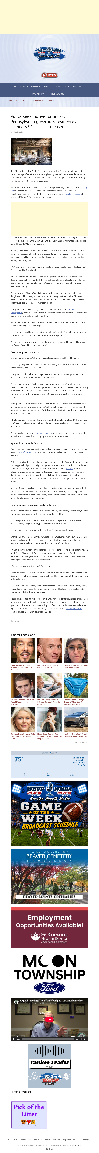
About (75, 86)
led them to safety (74, 608)
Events (47, 86)
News (22, 86)
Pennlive (69, 468)
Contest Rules (26, 1140)
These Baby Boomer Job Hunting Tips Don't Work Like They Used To (49, 736)
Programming (38, 93)
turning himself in (44, 433)
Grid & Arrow (76, 1145)
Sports (34, 86)
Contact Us (60, 86)
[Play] (14, 1039)
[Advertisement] (49, 17)
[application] (49, 1019)
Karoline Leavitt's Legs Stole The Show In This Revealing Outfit (23, 736)
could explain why (74, 193)
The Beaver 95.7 (57, 93)
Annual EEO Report (42, 1140)
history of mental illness (27, 452)
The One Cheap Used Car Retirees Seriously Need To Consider (48, 702)
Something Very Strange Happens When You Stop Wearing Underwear (74, 702)
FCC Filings (84, 1140)
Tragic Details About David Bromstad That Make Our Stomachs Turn (22, 667)
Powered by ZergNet (81, 742)
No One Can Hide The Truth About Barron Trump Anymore (22, 702)
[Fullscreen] (85, 1039)
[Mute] (81, 1039)
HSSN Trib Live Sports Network (64, 1140)
